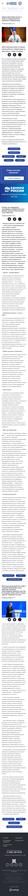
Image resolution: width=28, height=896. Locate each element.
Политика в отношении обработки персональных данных (14, 880)
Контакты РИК (19, 840)
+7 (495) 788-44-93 (14, 852)
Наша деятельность (13, 8)
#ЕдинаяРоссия (14, 152)
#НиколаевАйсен (8, 156)
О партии (5, 838)
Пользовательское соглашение (14, 876)
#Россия (21, 156)
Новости (22, 8)
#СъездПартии (14, 823)
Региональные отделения (7, 841)
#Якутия (9, 160)
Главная (4, 8)
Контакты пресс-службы (7, 845)
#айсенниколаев (14, 148)
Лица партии (18, 838)
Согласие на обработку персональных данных (14, 882)
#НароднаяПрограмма (14, 579)
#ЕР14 (20, 160)
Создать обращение (14, 178)
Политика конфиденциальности (14, 878)
